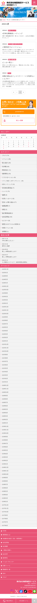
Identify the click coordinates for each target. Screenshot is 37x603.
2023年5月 (5, 296)
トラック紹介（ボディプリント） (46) (12, 181)
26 (18, 146)
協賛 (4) (4, 195)
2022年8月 (5, 320)
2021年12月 (5, 344)
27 (23, 146)
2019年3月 (5, 457)
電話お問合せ (9, 600)
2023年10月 (5, 289)
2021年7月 (5, 361)
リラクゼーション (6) (9, 177)
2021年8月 (5, 358)
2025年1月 (5, 272)
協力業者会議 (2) (7, 213)
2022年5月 (5, 327)
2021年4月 (5, 371)
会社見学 (5, 554)
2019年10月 (5, 433)
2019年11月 (5, 429)
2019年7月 (5, 443)
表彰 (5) (4, 209)
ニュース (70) (6, 191)
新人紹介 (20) (6, 163)
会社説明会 (6, 542)
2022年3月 (5, 334)
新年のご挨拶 (6, 245)
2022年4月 (5, 330)
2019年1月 (5, 464)
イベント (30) (6, 159)
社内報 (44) (5, 166)
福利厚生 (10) (6, 173)
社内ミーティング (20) (8, 184)
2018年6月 (5, 488)
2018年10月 (5, 474)
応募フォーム (6, 565)
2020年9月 (5, 395)
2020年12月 (5, 385)
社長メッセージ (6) (8, 198)
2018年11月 (5, 471)
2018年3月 (5, 498)
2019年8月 (5, 440)
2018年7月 (5, 484)
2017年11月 (5, 508)
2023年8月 (5, 293)
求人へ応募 (19, 120)
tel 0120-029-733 (19, 111)
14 (28, 142)
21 (28, 144)
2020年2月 (5, 419)
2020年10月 (5, 392)
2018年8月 (5, 481)
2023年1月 (5, 303)
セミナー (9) (6, 220)
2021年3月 (5, 375)
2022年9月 (5, 317)
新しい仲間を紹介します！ (9, 250)
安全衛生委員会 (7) (8, 188)
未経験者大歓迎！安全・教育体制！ (13, 538)
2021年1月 (5, 382)
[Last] (23, 92)
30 (3, 148)
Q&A (4, 573)
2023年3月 (5, 300)
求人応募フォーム (23, 600)
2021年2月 (5, 378)
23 (3, 146)
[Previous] (17, 92)
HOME (3, 19)
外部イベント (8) (7, 228)
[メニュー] (34, 2)
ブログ (4, 577)
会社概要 (5, 546)
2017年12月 (5, 505)
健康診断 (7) (6, 206)
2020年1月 (5, 423)
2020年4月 (5, 412)
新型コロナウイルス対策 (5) (11, 224)
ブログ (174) (5, 155)
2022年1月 (5, 341)
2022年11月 (5, 310)
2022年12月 (5, 306)
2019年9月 (5, 436)
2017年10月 (5, 511)
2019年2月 (5, 460)
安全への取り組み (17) (9, 202)
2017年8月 (5, 518)
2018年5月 (5, 491)
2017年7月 (5, 522)
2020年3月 (5, 416)
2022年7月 (5, 324)
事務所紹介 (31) (6, 170)
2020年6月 (5, 406)
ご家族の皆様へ (7, 550)
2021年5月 (5, 368)
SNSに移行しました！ (8, 239)
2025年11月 (5, 269)
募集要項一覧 (6, 569)
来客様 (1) (5, 231)
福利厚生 (5, 558)
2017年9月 (5, 515)
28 (28, 146)
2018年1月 (5, 501)
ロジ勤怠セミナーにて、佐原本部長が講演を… (15, 261)
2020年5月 (5, 409)
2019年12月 (5, 426)
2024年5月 (5, 279)
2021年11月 (5, 348)
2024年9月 (5, 276)
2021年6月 (5, 365)
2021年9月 (5, 354)
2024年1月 (5, 283)
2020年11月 (5, 388)
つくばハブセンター (8, 561)
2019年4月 (5, 453)
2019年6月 (5, 447)
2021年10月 (5, 351)
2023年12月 (5, 286)
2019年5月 (5, 450)
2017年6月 (5, 525)
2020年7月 (5, 402)
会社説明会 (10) (7, 217)
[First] (13, 92)
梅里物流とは (6, 534)
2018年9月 (5, 477)
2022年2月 (5, 337)
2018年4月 (5, 494)
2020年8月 (5, 399)
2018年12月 (5, 467)
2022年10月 (5, 313)
